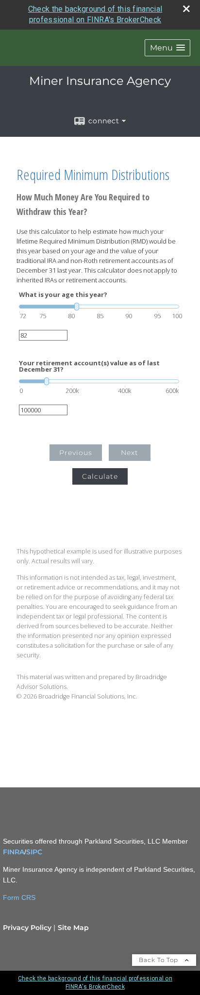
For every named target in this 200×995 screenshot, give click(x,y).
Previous (75, 452)
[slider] (99, 307)
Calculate (100, 476)
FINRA (13, 852)
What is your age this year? (63, 295)
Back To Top (159, 959)
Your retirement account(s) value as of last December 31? (89, 366)
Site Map (73, 927)
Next (129, 452)
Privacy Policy (27, 927)
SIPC (34, 852)
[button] (167, 47)
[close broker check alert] (186, 9)
